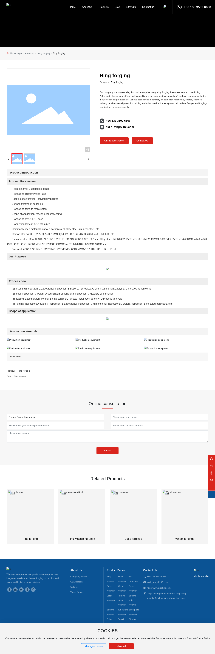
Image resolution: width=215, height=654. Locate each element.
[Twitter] (21, 589)
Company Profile (78, 576)
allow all (121, 646)
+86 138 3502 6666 (118, 120)
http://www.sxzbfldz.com (159, 588)
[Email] (211, 479)
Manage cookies (94, 646)
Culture (74, 587)
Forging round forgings (122, 600)
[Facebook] (9, 589)
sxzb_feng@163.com (120, 127)
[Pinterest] (33, 589)
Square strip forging (132, 600)
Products (29, 53)
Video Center (76, 592)
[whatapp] (211, 458)
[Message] (211, 465)
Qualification (76, 581)
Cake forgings (133, 538)
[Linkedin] (15, 589)
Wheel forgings (184, 538)
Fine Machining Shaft (81, 538)
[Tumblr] (27, 589)
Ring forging (44, 53)
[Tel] (211, 472)
